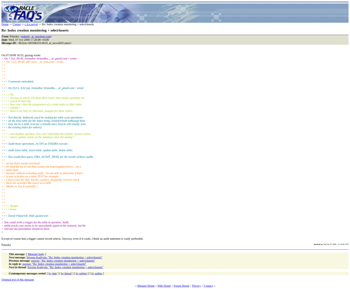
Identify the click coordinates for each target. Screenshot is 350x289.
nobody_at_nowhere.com (36, 36)
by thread (66, 273)
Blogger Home (146, 285)
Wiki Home (164, 285)
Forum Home (181, 285)
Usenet (17, 24)
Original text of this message (17, 279)
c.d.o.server (31, 24)
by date (52, 273)
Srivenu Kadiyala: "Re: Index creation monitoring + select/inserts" (64, 257)
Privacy (196, 285)
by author (96, 273)
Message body (36, 254)
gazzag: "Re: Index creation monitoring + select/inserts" (63, 260)
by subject (81, 273)
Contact (208, 285)
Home (5, 24)
